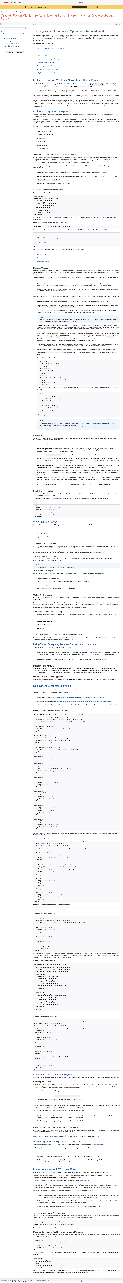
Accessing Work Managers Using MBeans (48, 69)
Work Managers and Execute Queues (47, 66)
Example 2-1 (36, 189)
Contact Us (10, 1280)
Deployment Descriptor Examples (46, 62)
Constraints (73, 154)
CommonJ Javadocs (84, 1181)
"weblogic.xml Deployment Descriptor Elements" (64, 705)
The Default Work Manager (44, 530)
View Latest (79, 7)
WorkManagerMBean (99, 1144)
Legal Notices (16, 1280)
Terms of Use (23, 1280)
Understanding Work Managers (45, 52)
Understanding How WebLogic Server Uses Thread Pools (52, 48)
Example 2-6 (43, 833)
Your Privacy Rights (31, 1280)
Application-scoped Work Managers (46, 537)
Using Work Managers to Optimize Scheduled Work (15, 40)
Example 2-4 (59, 499)
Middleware (8, 12)
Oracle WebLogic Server (19, 12)
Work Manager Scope (43, 55)
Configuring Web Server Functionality (12, 45)
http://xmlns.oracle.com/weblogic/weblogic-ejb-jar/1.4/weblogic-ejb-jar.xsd (77, 697)
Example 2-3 (65, 353)
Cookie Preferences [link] (41, 1280)
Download (19, 52)
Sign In (81, 2)
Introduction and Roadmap (10, 38)
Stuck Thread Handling (43, 261)
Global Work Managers (43, 533)
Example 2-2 (100, 217)
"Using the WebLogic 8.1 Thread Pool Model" (45, 1107)
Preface (5, 37)
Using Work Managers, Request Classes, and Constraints (52, 59)
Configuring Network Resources (11, 43)
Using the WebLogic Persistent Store (12, 46)
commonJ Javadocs (84, 910)
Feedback (10, 52)
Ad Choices (48, 1280)
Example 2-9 (49, 953)
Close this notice (93, 7)
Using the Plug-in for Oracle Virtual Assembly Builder (15, 48)
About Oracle (4, 1280)
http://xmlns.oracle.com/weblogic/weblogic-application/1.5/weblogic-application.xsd (82, 701)
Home (2, 12)
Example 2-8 (87, 953)
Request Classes (63, 154)
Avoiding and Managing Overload (11, 41)
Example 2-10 (46, 1013)
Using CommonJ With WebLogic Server (47, 73)
